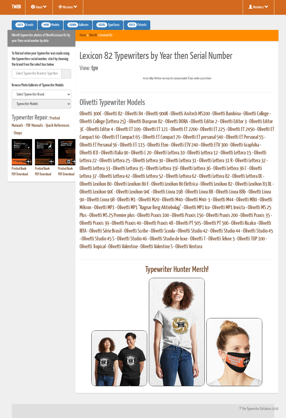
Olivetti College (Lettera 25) (103, 121)
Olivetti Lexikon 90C (96, 192)
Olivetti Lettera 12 (202, 153)
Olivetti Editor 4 (100, 129)
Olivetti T (198, 239)
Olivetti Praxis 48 (158, 223)
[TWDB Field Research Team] (234, 352)
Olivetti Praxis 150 (187, 215)
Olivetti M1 (126, 199)
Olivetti (93, 35)
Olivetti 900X (157, 113)
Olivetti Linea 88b (231, 192)
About (39, 7)
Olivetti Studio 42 (193, 231)
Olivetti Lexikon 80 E (131, 184)
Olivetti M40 (172, 199)
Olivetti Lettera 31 (181, 160)
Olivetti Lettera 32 (250, 160)
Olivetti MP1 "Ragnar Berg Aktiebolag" (149, 207)
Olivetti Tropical (93, 246)
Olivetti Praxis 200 (222, 215)
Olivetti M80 (246, 199)
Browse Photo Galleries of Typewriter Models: (38, 85)
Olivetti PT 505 (188, 223)
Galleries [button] (79, 25)
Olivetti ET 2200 (184, 129)
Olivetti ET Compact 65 (121, 137)
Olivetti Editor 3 (233, 121)
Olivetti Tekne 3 (221, 239)
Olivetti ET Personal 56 (98, 145)
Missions (67, 7)
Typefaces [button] (109, 25)
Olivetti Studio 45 (258, 231)
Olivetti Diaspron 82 (146, 121)
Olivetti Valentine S (156, 246)
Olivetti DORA (176, 121)
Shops (18, 133)
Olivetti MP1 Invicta (228, 207)
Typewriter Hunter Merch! (177, 270)
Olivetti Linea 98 (101, 199)
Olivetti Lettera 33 (95, 168)
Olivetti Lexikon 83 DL (253, 184)
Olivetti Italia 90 (114, 153)
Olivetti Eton (157, 145)
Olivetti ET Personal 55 (244, 137)
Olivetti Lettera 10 (169, 153)
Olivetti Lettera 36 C (230, 168)
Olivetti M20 (149, 199)
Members (258, 7)
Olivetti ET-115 (132, 145)
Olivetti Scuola (163, 231)
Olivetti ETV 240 (184, 145)
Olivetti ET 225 (212, 129)
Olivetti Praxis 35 (255, 215)
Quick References (58, 126)
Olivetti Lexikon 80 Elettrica (174, 184)
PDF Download (20, 174)
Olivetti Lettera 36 (195, 168)
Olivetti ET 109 (128, 129)
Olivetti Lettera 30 (148, 160)
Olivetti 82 (113, 113)
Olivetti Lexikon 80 (95, 184)
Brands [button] (25, 25)
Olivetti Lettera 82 (214, 176)
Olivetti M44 (223, 199)
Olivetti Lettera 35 (128, 168)
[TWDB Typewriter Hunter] (119, 358)
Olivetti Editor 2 (204, 121)
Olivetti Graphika (244, 145)
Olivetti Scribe (136, 231)
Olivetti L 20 (141, 153)
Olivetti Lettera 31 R (215, 160)
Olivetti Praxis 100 (153, 215)
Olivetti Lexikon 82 (216, 184)
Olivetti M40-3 (197, 199)
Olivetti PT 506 (216, 223)
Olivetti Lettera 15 (236, 153)
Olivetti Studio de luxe (168, 239)
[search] (41, 94)
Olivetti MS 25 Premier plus (112, 215)
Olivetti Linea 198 (168, 192)
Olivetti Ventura (188, 246)
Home (83, 35)
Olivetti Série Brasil (105, 231)
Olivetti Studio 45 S (98, 239)
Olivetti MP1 (104, 207)
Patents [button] (138, 25)
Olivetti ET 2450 (241, 129)
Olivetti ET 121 (155, 129)
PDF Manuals (34, 126)
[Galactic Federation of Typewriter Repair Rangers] (177, 332)
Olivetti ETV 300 (214, 145)
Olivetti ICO (89, 153)
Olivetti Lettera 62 (181, 176)
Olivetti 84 (134, 113)
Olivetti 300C (91, 113)
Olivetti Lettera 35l (161, 168)
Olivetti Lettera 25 (114, 160)
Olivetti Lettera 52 (148, 176)
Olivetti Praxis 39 (94, 223)
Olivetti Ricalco (243, 223)
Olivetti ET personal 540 (203, 137)
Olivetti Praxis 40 (126, 223)
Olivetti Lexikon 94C (133, 192)
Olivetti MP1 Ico (196, 207)
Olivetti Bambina (227, 113)
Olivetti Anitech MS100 (190, 113)
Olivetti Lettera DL (247, 176)
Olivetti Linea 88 (199, 192)
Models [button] (51, 25)
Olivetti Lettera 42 (114, 176)
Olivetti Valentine (123, 246)
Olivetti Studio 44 (225, 231)
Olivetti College (256, 113)
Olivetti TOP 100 (251, 239)
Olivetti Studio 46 (132, 239)
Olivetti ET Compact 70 (161, 137)
